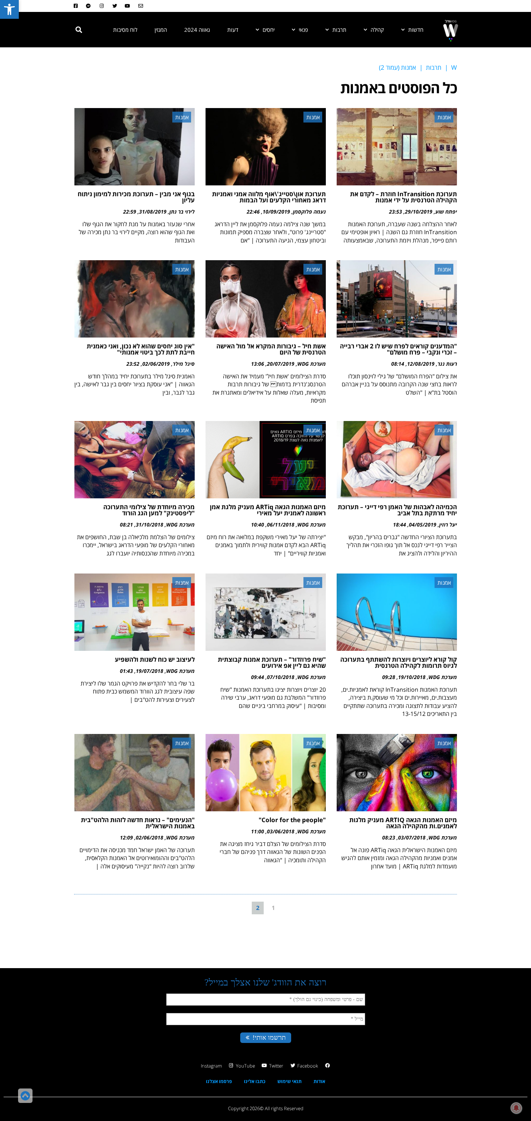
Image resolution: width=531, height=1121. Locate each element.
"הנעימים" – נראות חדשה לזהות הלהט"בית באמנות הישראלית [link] (138, 823)
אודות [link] (319, 1081)
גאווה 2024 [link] (197, 29)
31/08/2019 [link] (153, 211)
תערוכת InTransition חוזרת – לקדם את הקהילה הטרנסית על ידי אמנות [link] (403, 197)
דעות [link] (232, 29)
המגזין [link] (161, 29)
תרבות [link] (339, 29)
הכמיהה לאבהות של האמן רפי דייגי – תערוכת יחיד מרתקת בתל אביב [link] (397, 510)
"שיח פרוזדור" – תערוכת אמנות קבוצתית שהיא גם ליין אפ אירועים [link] (272, 662)
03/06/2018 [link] (280, 831)
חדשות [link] (415, 29)
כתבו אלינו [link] (255, 1081)
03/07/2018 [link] (412, 837)
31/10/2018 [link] (149, 524)
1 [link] (273, 908)
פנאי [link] (303, 29)
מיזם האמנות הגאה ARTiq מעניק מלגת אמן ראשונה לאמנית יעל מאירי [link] (268, 510)
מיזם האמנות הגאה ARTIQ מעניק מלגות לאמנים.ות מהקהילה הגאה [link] (403, 823)
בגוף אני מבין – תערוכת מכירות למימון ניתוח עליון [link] (136, 197)
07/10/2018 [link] (280, 677)
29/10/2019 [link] (418, 211)
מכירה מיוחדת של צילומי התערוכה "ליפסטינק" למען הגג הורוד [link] (149, 510)
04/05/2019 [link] (422, 524)
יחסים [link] (269, 29)
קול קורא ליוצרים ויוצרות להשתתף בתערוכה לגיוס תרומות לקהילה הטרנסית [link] (398, 662)
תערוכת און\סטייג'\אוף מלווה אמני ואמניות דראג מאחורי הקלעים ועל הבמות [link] (269, 197)
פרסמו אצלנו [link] (219, 1081)
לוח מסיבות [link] (125, 29)
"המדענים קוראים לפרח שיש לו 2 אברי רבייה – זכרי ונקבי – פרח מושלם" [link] (398, 349)
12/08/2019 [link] (421, 363)
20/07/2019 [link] (280, 363)
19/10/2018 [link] (412, 677)
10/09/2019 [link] (276, 211)
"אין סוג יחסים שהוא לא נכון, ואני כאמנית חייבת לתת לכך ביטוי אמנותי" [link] (141, 349)
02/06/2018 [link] (149, 837)
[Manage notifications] (516, 1108)
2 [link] (257, 908)
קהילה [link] (377, 29)
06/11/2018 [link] (280, 524)
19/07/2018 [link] (149, 670)
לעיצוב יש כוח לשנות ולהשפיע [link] (155, 659)
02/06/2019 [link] (156, 363)
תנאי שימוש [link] (289, 1081)
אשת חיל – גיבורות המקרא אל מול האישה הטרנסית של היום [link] (271, 349)
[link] (9, 9)
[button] (78, 29)
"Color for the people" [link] (292, 820)
